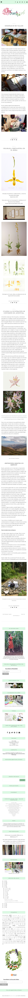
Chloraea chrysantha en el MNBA (11, 900)
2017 (5, 883)
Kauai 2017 (10, 930)
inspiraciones (20, 927)
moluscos (18, 932)
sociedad (9, 941)
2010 (5, 907)
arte (8, 916)
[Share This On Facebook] (11, 139)
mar (7, 931)
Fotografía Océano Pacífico (13, 810)
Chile (16, 918)
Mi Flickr (14, 814)
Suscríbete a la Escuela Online (11, 979)
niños (6, 935)
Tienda (14, 744)
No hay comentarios (14, 301)
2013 (5, 903)
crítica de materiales (15, 920)
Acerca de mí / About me (14, 741)
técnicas (4, 942)
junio (6, 893)
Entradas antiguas (19, 615)
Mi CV (14, 815)
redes (21, 937)
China (20, 918)
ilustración (5, 925)
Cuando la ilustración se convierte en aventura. (13, 902)
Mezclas (3, 932)
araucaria (4, 916)
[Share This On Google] (16, 139)
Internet (8, 928)
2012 (5, 904)
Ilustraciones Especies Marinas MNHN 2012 (13, 805)
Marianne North (13, 931)
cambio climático (10, 918)
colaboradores (16, 919)
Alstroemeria (14, 915)
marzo (6, 896)
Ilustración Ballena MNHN (14, 804)
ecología (15, 921)
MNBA (8, 932)
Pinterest (12, 936)
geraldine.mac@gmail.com (16, 752)
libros (3, 931)
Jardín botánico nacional (19, 928)
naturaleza (10, 933)
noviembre (7, 888)
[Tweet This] (13, 139)
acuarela (5, 915)
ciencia (5, 919)
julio (6, 891)
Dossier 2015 (13, 802)
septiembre (7, 889)
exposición (5, 924)
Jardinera (4, 930)
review (3, 940)
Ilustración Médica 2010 (14, 808)
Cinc (11, 919)
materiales (21, 931)
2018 (5, 882)
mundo (3, 933)
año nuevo (22, 915)
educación (22, 921)
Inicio (23, 614)
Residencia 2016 (20, 939)
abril (6, 895)
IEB (22, 924)
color (22, 919)
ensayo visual (8, 923)
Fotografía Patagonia (14, 811)
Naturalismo (21, 933)
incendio (13, 927)
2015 (5, 885)
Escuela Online (21, 922)
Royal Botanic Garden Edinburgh (13, 940)
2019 (5, 880)
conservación (5, 920)
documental (9, 921)
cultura (22, 920)
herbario (17, 924)
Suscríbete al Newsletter (11, 668)
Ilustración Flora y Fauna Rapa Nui (14, 807)
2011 (4, 906)
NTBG (19, 935)
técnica (21, 941)
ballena (15, 916)
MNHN (12, 932)
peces (8, 936)
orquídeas (4, 936)
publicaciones (10, 937)
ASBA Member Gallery (13, 745)
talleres (15, 941)
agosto (6, 890)
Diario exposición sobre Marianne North (14, 803)
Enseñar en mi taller (14, 26)
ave (12, 916)
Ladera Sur (22, 930)
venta (20, 942)
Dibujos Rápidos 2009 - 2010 (14, 809)
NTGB (23, 935)
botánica (19, 916)
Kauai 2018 (16, 930)
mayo (6, 894)
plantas (21, 936)
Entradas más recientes (10, 614)
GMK (12, 924)
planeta (16, 936)
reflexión (5, 939)
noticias (12, 935)
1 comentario (14, 138)
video (24, 942)
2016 (5, 884)
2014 (5, 887)
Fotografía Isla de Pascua (14, 812)
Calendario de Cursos (14, 743)
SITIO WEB (14, 741)
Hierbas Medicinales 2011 (14, 806)
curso (3, 921)
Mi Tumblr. (14, 813)
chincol (24, 918)
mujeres (22, 932)
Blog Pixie (12, 995)
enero (6, 898)
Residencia (14, 939)
